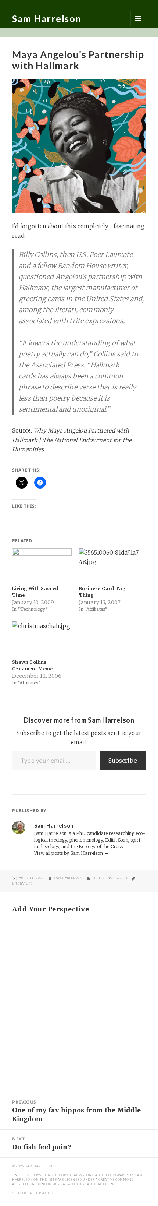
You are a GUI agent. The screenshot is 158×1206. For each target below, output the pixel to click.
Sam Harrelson (47, 18)
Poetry (121, 877)
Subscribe (122, 760)
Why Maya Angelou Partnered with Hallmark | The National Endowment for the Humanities (72, 440)
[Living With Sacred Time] (42, 565)
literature (22, 883)
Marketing (102, 877)
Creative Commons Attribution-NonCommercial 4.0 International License (72, 1182)
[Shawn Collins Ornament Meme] (42, 638)
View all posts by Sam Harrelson (69, 853)
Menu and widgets (138, 18)
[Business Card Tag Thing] (109, 565)
